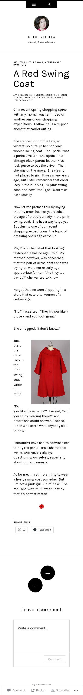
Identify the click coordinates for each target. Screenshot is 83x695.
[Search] (49, 4)
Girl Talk (19, 62)
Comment (55, 659)
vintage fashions (52, 98)
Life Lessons (34, 62)
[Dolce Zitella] (41, 25)
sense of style (32, 98)
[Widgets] (34, 4)
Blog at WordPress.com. (41, 684)
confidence (60, 95)
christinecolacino (41, 95)
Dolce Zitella (41, 37)
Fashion (17, 98)
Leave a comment (23, 100)
